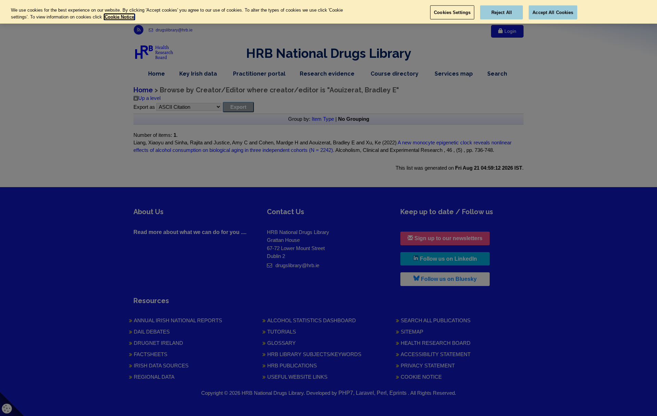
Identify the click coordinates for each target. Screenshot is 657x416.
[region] (328, 12)
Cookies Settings (452, 12)
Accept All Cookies (552, 12)
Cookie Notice (119, 17)
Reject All (501, 12)
